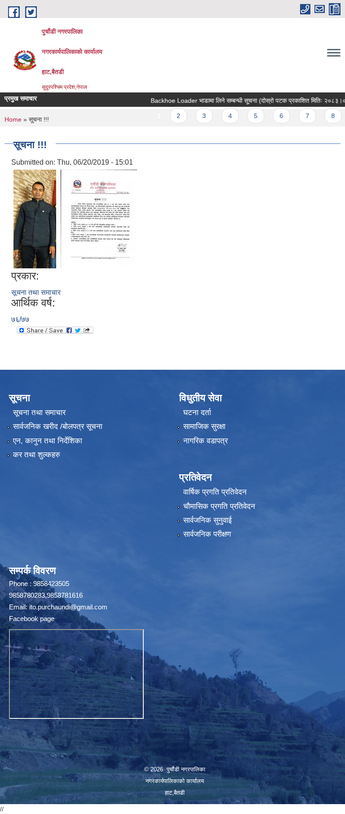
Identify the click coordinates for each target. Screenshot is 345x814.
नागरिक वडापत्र (205, 441)
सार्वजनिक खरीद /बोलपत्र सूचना (57, 426)
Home (13, 119)
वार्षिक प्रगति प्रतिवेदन (215, 492)
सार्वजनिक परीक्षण (207, 534)
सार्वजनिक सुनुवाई (207, 520)
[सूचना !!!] (34, 218)
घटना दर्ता (197, 412)
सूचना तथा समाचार (36, 292)
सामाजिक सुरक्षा (204, 426)
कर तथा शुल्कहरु (36, 455)
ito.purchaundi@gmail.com (68, 607)
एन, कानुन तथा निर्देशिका (47, 441)
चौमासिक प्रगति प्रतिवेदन (219, 506)
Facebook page (31, 618)
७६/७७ (20, 319)
